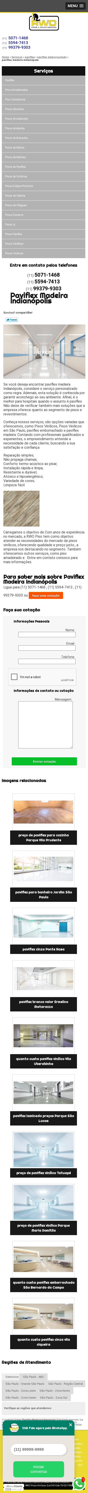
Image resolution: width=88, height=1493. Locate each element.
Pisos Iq (10, 224)
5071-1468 (18, 38)
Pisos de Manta (14, 147)
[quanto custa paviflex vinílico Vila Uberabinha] (43, 1035)
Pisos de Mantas (15, 157)
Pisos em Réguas (16, 205)
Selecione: (12, 1376)
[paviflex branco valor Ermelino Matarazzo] (43, 978)
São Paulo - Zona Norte (54, 1390)
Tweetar (12, 319)
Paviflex (9, 80)
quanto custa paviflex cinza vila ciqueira (43, 1342)
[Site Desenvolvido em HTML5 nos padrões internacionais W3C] (13, 1489)
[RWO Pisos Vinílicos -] (44, 22)
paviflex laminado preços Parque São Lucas (43, 1118)
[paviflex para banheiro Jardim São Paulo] (43, 869)
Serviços (43, 71)
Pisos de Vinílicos (16, 176)
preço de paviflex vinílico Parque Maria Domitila (43, 1227)
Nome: (71, 630)
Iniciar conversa (38, 1469)
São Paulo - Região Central (65, 1383)
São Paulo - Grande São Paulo (24, 1383)
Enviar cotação (44, 761)
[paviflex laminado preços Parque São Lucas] (43, 1092)
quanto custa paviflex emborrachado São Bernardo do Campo (43, 1285)
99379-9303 (19, 47)
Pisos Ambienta (15, 128)
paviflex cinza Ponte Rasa (44, 949)
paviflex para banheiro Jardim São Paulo (43, 894)
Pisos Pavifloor (14, 243)
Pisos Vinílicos (14, 253)
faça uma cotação (46, 595)
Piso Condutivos (15, 99)
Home (75, 1439)
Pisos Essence (14, 215)
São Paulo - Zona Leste (20, 1390)
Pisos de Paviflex (15, 166)
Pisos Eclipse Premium (19, 186)
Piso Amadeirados (16, 89)
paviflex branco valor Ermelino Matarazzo (43, 1004)
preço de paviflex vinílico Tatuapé (43, 1173)
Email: (71, 643)
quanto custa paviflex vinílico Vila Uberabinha (43, 1061)
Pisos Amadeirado (16, 118)
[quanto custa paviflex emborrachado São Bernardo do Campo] (43, 1259)
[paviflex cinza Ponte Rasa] (43, 926)
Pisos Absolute (14, 109)
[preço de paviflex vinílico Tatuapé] (43, 1149)
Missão (75, 1448)
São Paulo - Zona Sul (53, 1397)
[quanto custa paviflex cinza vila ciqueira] (43, 1316)
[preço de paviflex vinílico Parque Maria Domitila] (43, 1202)
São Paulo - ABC (33, 1376)
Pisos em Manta (15, 195)
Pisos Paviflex (13, 234)
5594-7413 (18, 42)
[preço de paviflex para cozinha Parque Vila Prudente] (43, 812)
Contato (76, 1456)
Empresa (76, 1443)
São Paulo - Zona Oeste (20, 1397)
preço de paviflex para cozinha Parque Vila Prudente (44, 837)
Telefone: (68, 657)
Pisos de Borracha (16, 138)
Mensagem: (64, 699)
